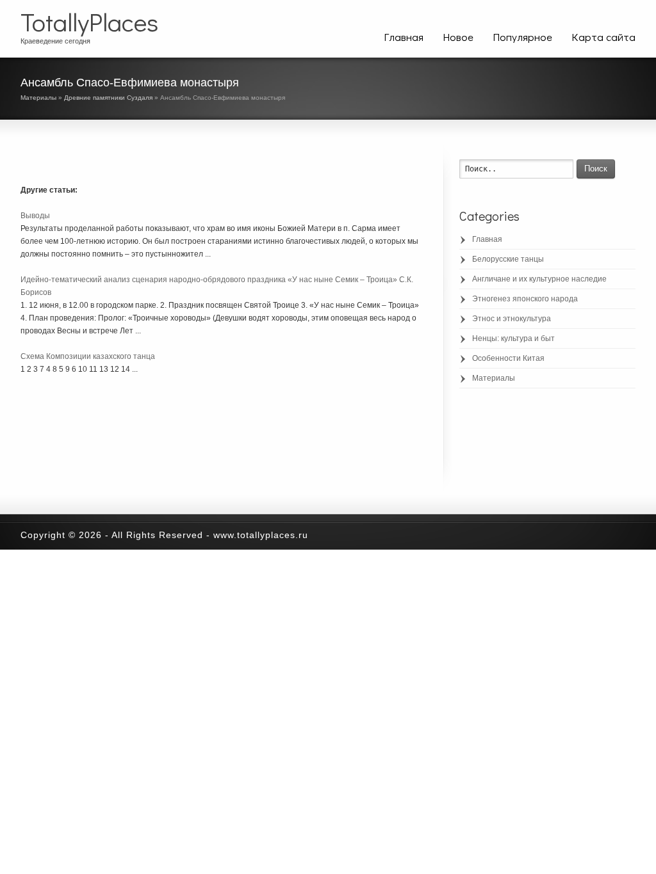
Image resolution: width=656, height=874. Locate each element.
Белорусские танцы (508, 259)
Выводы (35, 215)
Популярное (522, 36)
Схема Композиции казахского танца (87, 356)
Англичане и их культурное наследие (539, 278)
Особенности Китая (508, 358)
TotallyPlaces (89, 22)
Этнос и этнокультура (511, 318)
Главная (403, 36)
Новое (458, 36)
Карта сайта (603, 36)
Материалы (38, 97)
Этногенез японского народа (525, 298)
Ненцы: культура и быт (513, 338)
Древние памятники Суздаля (108, 97)
